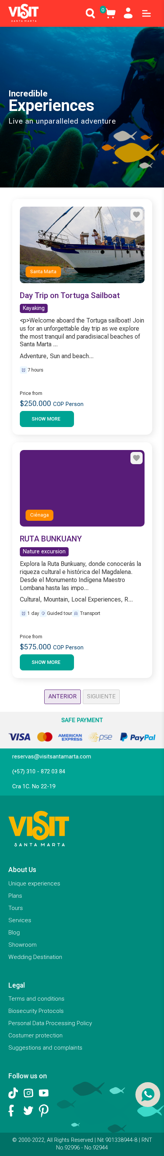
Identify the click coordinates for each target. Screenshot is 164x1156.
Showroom (22, 944)
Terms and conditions (36, 998)
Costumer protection (35, 1035)
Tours (15, 908)
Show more (46, 419)
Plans (15, 895)
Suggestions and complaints (45, 1047)
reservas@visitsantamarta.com (51, 756)
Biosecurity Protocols (36, 1011)
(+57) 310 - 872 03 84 (38, 771)
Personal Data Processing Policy (50, 1023)
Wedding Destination (35, 957)
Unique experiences (34, 883)
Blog (14, 932)
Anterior (62, 696)
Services (19, 920)
